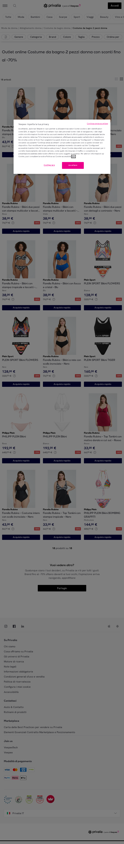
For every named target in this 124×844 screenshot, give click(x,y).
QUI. (73, 156)
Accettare (72, 165)
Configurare (49, 165)
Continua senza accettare (97, 123)
